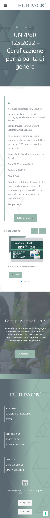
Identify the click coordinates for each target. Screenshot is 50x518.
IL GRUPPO (11, 409)
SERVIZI (9, 419)
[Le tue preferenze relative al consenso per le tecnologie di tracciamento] (45, 513)
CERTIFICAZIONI (13, 434)
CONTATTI (11, 460)
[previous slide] (34, 231)
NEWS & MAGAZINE (15, 470)
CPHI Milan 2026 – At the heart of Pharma (22, 266)
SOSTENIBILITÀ (13, 439)
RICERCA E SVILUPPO (15, 445)
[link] (25, 394)
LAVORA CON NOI (14, 465)
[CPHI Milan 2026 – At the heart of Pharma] (26, 249)
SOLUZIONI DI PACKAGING (18, 414)
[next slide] (42, 231)
